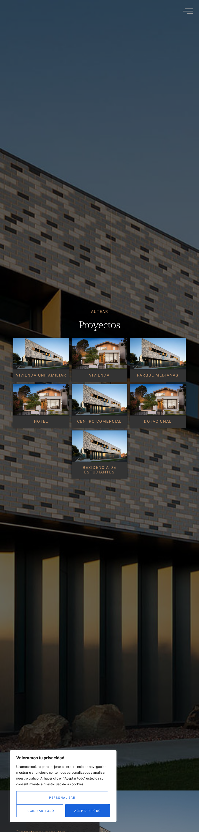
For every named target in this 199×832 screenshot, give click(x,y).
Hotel (41, 421)
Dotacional (158, 421)
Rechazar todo (39, 811)
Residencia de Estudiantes (99, 470)
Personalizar (62, 798)
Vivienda (99, 375)
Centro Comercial (99, 421)
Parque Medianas (158, 375)
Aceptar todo (87, 811)
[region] (63, 786)
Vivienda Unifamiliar (41, 375)
